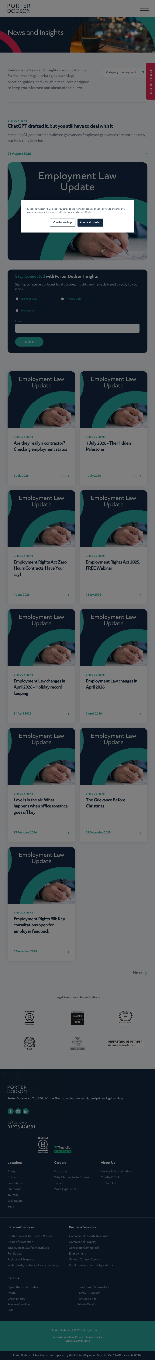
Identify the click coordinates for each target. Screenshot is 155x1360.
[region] (77, 216)
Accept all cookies (90, 222)
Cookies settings (62, 222)
